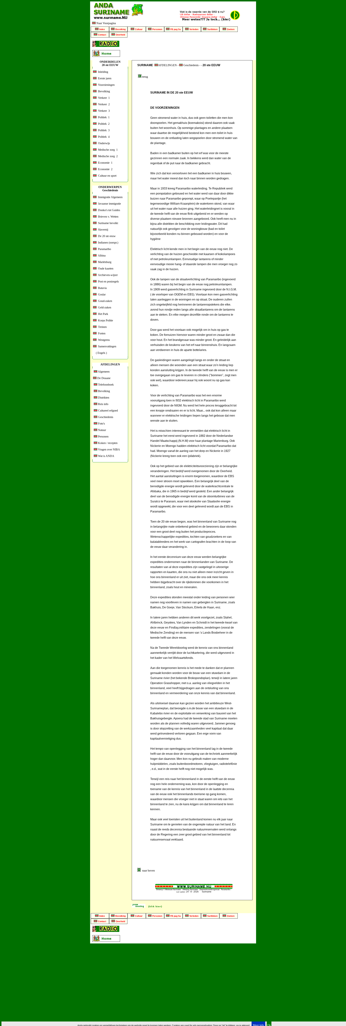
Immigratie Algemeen (110, 197)
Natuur (101, 430)
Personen (102, 436)
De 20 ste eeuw (106, 236)
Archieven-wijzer (107, 275)
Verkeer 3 (103, 110)
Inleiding (102, 71)
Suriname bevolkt (107, 223)
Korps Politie (105, 320)
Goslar (101, 294)
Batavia (102, 287)
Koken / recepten (107, 443)
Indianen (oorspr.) (107, 242)
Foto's (101, 423)
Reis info (102, 404)
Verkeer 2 (103, 104)
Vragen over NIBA (108, 449)
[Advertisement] (188, 49)
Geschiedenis (105, 417)
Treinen (102, 326)
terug (144, 76)
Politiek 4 (103, 136)
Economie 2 (104, 169)
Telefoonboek (105, 384)
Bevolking (103, 91)
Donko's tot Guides (108, 210)
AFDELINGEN (167, 65)
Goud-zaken (104, 300)
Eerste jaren (104, 78)
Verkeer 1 (103, 97)
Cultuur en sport (106, 175)
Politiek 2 (103, 123)
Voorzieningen (106, 84)
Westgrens (103, 339)
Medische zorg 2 (107, 156)
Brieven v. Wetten (107, 216)
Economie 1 (104, 162)
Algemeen (103, 371)
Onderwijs (103, 143)
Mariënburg (104, 262)
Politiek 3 (103, 130)
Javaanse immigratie (109, 203)
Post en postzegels (108, 281)
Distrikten (103, 397)
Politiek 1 (103, 117)
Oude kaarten (105, 268)
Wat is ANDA (105, 455)
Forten (101, 333)
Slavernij (102, 229)
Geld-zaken (104, 307)
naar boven (148, 870)
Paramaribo (104, 249)
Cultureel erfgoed (107, 410)
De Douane (103, 378)
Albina (101, 255)
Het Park (102, 313)
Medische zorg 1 (107, 149)
